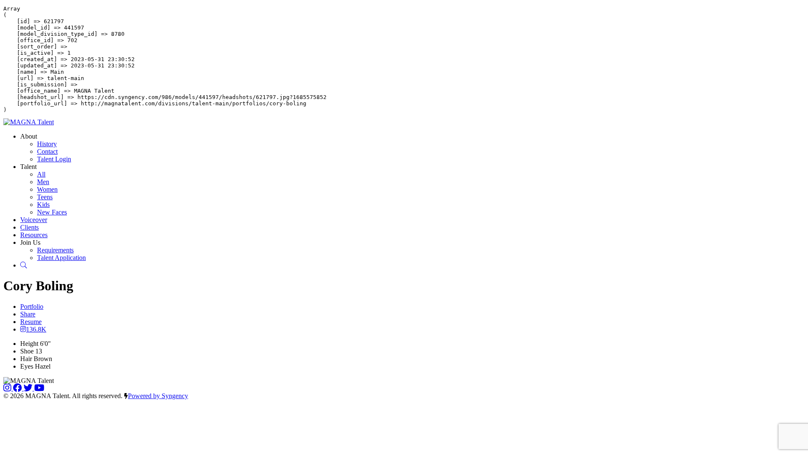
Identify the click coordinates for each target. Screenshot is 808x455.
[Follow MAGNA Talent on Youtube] (39, 388)
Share (27, 314)
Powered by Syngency (158, 395)
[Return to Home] (28, 122)
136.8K (36, 329)
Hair (26, 358)
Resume (31, 321)
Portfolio (31, 306)
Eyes (26, 366)
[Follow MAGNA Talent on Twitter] (29, 388)
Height (29, 343)
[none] (28, 136)
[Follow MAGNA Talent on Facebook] (18, 388)
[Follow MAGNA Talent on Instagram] (8, 388)
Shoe (27, 351)
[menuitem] (47, 143)
